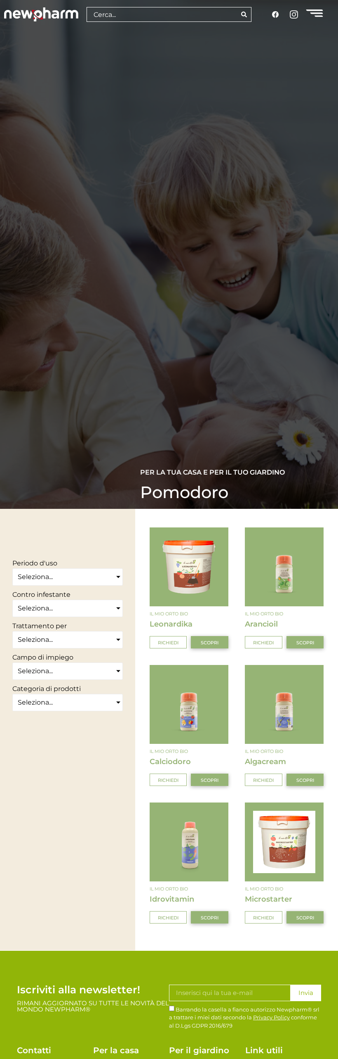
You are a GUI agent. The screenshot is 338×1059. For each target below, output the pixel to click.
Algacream (265, 761)
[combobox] (162, 14)
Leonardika (171, 624)
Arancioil (261, 624)
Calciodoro (170, 761)
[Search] (244, 14)
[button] (168, 642)
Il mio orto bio (169, 614)
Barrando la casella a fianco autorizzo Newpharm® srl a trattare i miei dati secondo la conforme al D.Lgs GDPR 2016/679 (244, 1017)
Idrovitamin (172, 899)
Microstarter (268, 899)
